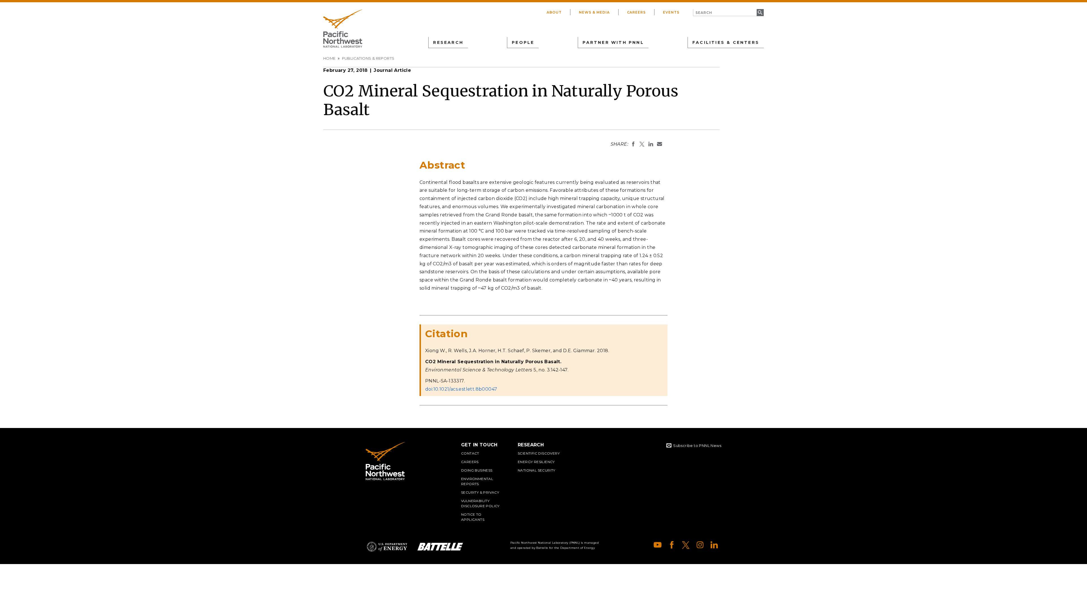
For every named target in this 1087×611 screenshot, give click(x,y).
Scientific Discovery (539, 453)
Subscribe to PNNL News (697, 445)
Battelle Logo (440, 546)
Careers (636, 12)
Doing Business (477, 470)
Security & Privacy (480, 492)
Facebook (671, 544)
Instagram (700, 544)
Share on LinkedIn (650, 144)
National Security (536, 470)
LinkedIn (714, 544)
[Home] (342, 28)
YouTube (657, 544)
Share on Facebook (633, 144)
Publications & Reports (368, 58)
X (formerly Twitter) (686, 544)
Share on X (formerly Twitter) (642, 144)
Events (671, 12)
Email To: (659, 144)
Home (329, 58)
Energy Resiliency (536, 462)
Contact (470, 453)
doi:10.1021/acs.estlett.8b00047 (461, 389)
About (554, 12)
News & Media (594, 12)
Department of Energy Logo (387, 546)
